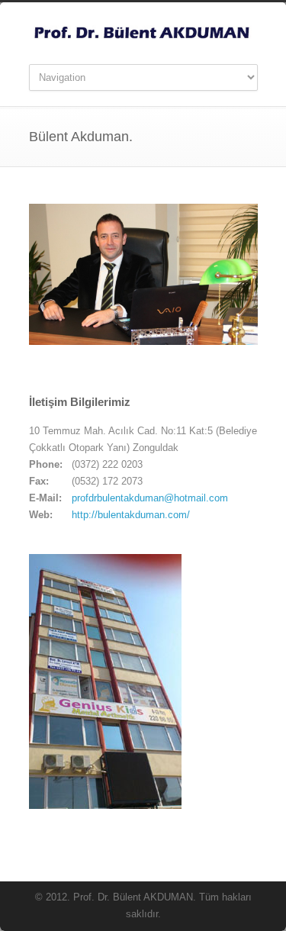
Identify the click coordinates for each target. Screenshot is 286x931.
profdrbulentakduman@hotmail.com (150, 498)
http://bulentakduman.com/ (131, 514)
